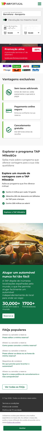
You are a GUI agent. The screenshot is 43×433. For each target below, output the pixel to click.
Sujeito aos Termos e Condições (16, 58)
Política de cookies (13, 422)
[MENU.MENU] (39, 4)
